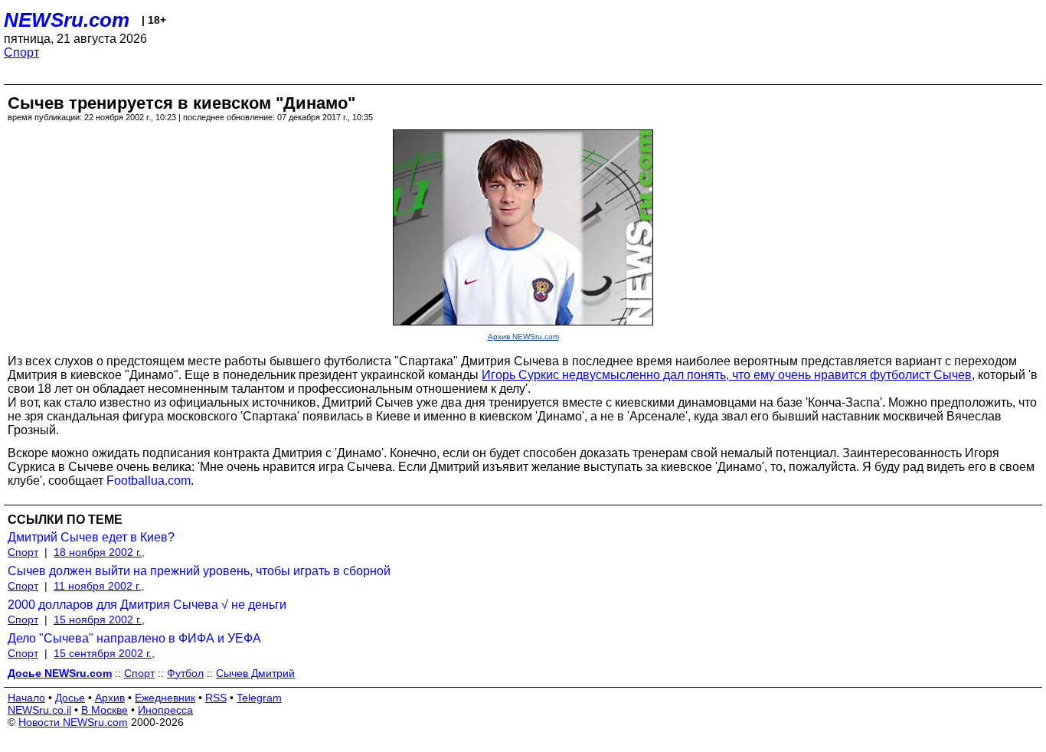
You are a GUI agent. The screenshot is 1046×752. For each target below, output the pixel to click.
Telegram (259, 698)
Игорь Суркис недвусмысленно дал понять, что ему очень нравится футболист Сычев (727, 374)
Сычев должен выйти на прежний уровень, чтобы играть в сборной (199, 570)
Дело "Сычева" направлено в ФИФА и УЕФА (134, 638)
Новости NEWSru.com (73, 722)
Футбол (185, 673)
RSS (216, 698)
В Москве (104, 710)
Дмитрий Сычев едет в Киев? (91, 537)
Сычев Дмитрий (255, 673)
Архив (110, 698)
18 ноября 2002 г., (99, 552)
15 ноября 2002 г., (99, 619)
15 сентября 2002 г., (104, 653)
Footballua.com (148, 480)
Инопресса (165, 710)
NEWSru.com (66, 19)
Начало (26, 698)
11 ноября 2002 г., (99, 586)
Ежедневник (165, 698)
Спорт (21, 52)
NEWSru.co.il (39, 710)
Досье (70, 698)
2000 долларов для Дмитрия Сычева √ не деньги (147, 604)
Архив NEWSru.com (523, 336)
